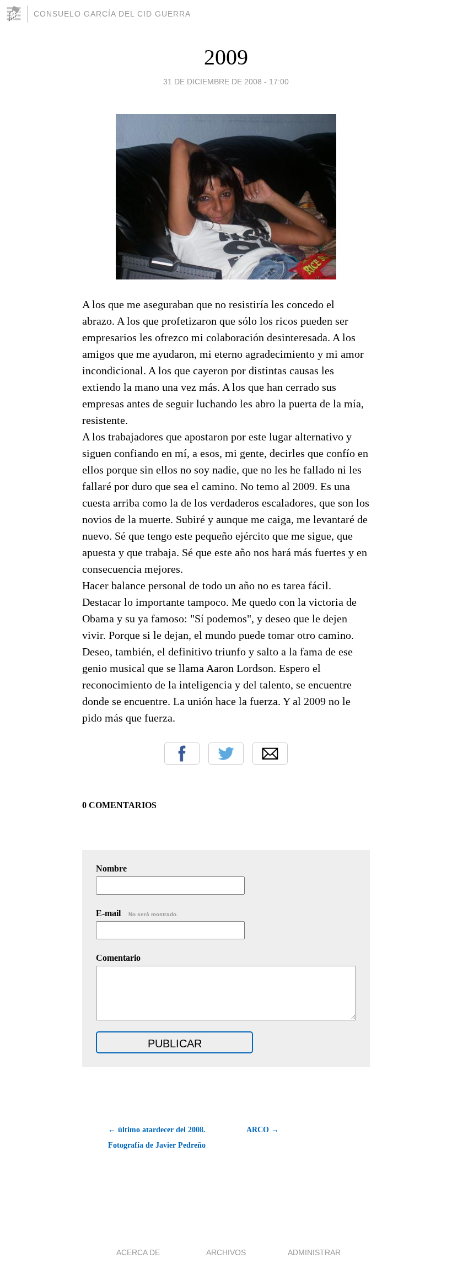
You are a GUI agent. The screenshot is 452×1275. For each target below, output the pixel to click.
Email (270, 754)
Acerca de (138, 1252)
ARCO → (262, 1130)
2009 (226, 57)
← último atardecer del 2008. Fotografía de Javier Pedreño (157, 1137)
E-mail (137, 913)
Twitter (226, 754)
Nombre (111, 868)
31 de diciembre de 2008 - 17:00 (226, 81)
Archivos (226, 1252)
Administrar (314, 1252)
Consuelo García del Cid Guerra (112, 13)
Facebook (182, 754)
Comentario (118, 957)
